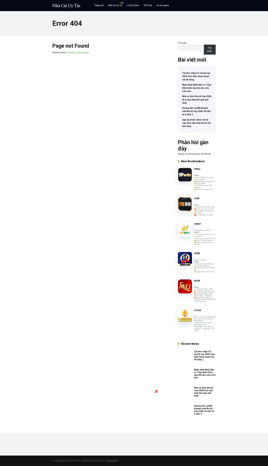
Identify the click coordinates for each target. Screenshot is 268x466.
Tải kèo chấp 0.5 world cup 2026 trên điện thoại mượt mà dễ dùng (196, 76)
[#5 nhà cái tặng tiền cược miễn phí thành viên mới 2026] (66, 4)
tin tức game (163, 5)
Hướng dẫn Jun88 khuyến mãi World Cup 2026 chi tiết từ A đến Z (196, 111)
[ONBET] (185, 235)
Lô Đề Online (133, 5)
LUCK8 (197, 310)
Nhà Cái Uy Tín (115, 5)
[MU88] (185, 292)
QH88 (197, 253)
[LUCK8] (185, 322)
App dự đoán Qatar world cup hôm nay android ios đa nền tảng (196, 122)
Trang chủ (99, 5)
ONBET (197, 224)
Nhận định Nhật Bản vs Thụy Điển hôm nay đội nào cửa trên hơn (196, 88)
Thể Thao (147, 5)
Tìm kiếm (182, 43)
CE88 (196, 198)
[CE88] (185, 210)
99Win (197, 169)
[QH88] (185, 265)
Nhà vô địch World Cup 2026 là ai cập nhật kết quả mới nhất (196, 99)
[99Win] (185, 181)
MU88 (197, 280)
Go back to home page (78, 52)
